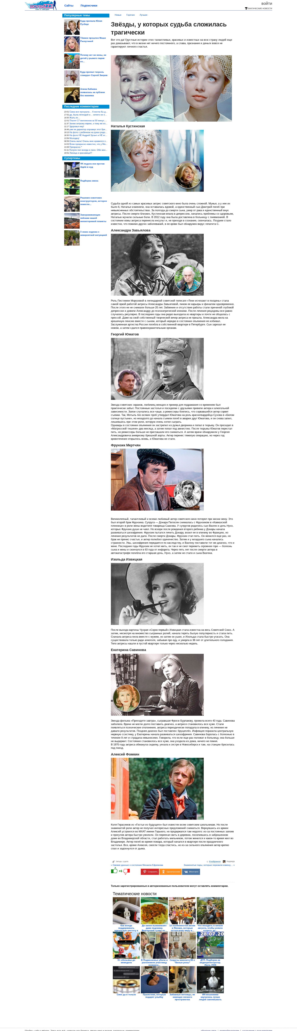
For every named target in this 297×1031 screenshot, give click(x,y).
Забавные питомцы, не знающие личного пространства (182, 997)
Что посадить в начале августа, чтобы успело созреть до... (210, 928)
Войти (266, 3)
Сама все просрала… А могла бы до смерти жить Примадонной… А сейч (106, 111)
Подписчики (89, 5)
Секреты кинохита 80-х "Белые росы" (182, 961)
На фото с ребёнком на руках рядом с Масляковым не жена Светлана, (105, 132)
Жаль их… (74, 117)
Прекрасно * (75, 147)
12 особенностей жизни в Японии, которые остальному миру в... (182, 928)
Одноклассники (173, 872)
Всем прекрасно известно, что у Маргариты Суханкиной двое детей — (105, 144)
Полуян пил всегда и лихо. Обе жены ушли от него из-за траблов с (103, 150)
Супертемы (72, 158)
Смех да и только (126, 994)
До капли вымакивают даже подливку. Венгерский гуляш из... (154, 928)
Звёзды (119, 861)
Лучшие (143, 15)
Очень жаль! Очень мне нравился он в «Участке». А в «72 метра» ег (104, 141)
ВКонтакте (193, 872)
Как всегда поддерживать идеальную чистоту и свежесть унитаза (126, 929)
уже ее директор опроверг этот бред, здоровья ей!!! (95, 129)
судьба (125, 861)
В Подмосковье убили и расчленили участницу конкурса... (154, 962)
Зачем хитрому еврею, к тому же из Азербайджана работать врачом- (104, 123)
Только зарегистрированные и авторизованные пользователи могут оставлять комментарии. (169, 886)
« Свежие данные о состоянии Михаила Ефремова (137, 865)
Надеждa (231, 861)
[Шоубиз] (41, 10)
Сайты (68, 5)
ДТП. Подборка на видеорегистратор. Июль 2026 (210, 962)
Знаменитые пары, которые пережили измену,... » (209, 865)
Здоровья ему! (76, 126)
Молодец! (74, 138)
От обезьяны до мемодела (126, 961)
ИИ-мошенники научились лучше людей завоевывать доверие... (210, 998)
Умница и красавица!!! (80, 153)
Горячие (130, 15)
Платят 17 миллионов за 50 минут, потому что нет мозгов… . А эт (102, 120)
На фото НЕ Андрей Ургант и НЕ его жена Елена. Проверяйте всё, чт (104, 135)
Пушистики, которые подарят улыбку (154, 995)
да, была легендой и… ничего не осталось (91, 114)
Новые (118, 15)
